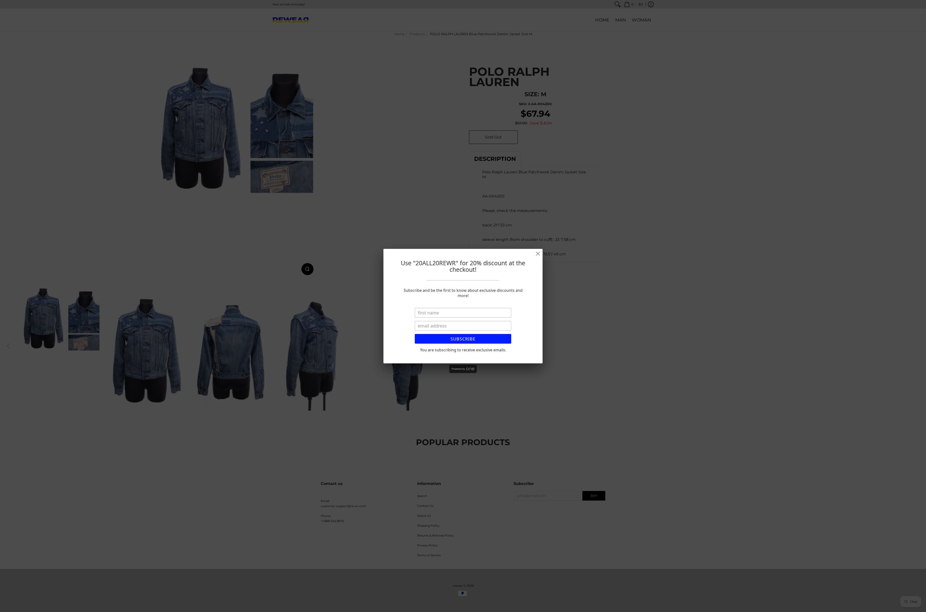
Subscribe (463, 339)
